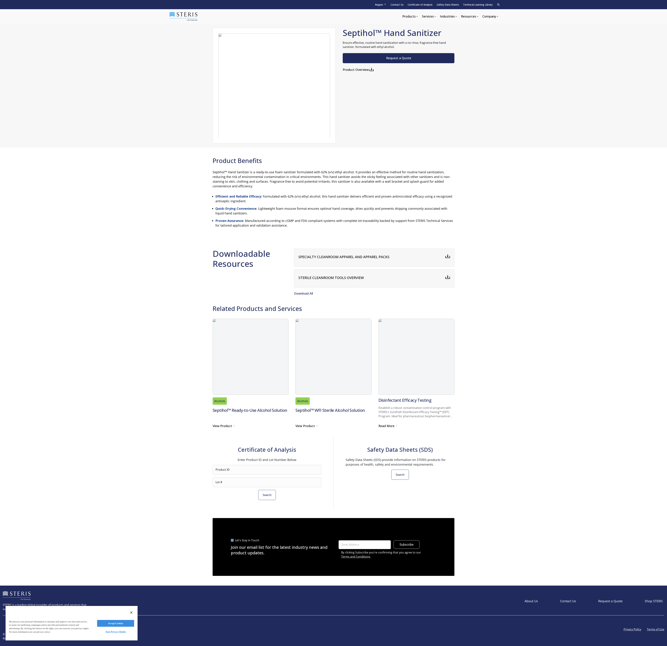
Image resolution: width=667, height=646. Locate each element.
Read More (386, 426)
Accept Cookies (115, 623)
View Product (222, 426)
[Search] (498, 4)
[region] (72, 623)
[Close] (131, 612)
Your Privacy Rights (115, 631)
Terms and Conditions (355, 557)
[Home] (183, 16)
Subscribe (407, 544)
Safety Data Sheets (448, 4)
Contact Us (397, 4)
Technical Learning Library (478, 4)
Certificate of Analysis (420, 4)
